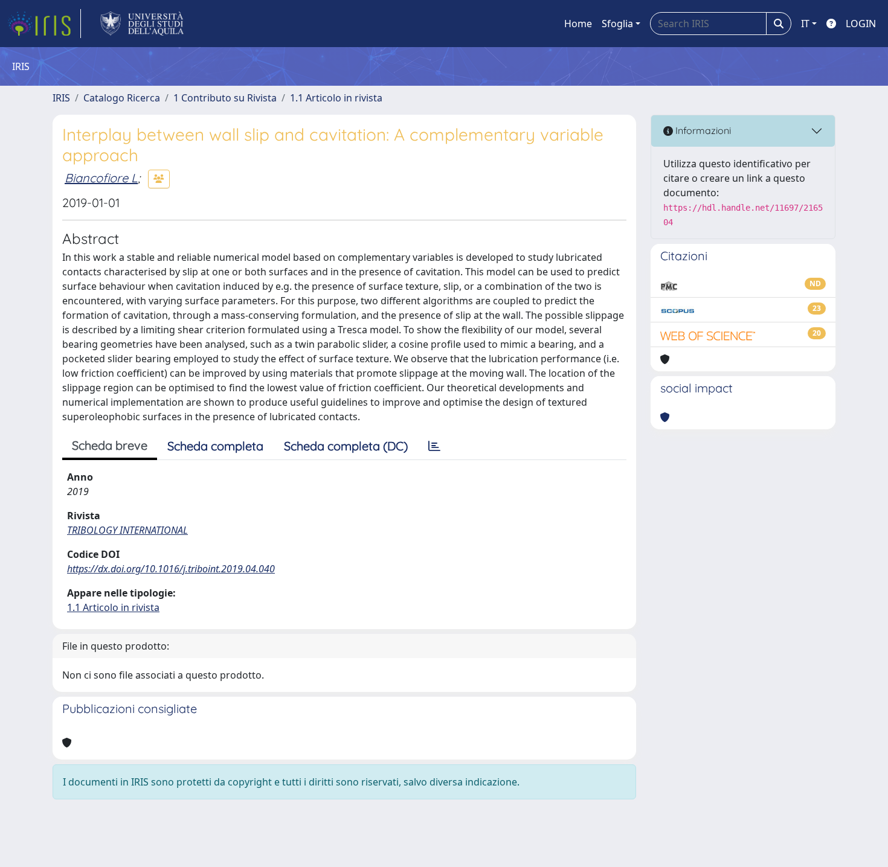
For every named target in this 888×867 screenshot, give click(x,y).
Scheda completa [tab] (215, 445)
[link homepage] (44, 23)
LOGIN (861, 23)
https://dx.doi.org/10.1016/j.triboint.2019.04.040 (171, 568)
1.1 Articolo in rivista (336, 97)
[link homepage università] (142, 23)
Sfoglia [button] (617, 23)
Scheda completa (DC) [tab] (346, 445)
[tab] (434, 446)
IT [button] (805, 23)
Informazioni (702, 130)
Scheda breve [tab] (109, 445)
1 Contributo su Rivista (225, 97)
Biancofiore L (101, 177)
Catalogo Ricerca (121, 97)
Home (578, 23)
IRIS (61, 97)
